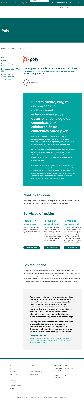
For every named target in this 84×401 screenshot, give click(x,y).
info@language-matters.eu (75, 3)
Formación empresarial (56, 14)
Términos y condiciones (35, 397)
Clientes (64, 8)
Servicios (32, 366)
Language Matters (16, 366)
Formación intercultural (41, 14)
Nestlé (3, 61)
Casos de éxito (69, 14)
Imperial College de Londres (8, 65)
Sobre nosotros (5, 14)
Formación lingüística (18, 14)
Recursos (80, 8)
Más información (32, 247)
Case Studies (11, 48)
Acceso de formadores (15, 385)
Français (8, 3)
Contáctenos (79, 14)
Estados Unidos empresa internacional (9, 75)
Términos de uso (64, 397)
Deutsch (13, 3)
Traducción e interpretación (36, 371)
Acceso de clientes (14, 383)
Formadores (71, 8)
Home (3, 48)
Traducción (29, 14)
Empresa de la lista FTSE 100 (10, 70)
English (3, 3)
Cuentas (13, 380)
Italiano (19, 3)
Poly (19, 48)
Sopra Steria (6, 79)
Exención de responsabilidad (50, 397)
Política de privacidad (22, 397)
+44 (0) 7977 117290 (59, 3)
